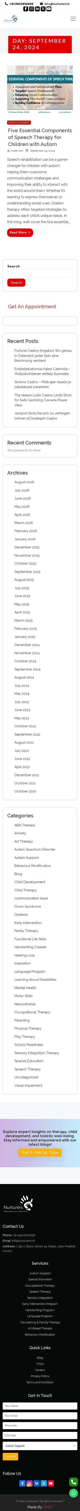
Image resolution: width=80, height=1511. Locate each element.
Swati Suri (17, 150)
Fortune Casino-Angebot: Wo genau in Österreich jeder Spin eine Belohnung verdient (43, 356)
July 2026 (21, 490)
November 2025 (26, 555)
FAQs (40, 1363)
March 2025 (23, 621)
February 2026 (25, 531)
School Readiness (28, 1045)
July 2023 (21, 702)
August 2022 (24, 742)
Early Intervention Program (40, 1303)
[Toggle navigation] (73, 18)
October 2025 (25, 563)
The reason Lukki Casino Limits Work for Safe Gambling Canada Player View (43, 400)
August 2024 (24, 677)
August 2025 (24, 580)
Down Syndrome (27, 907)
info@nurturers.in (57, 4)
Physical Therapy (27, 1028)
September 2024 (27, 669)
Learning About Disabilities (35, 980)
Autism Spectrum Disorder (34, 849)
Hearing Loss (24, 955)
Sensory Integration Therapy (36, 1053)
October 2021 (25, 783)
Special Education (28, 1061)
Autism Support (26, 858)
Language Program (29, 972)
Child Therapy (25, 890)
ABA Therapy (24, 825)
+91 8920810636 (24, 1235)
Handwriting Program (40, 1310)
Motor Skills (23, 996)
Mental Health (25, 988)
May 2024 (21, 694)
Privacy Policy (40, 1376)
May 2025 (21, 604)
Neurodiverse (25, 1004)
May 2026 (22, 507)
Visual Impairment (28, 1085)
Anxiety (20, 833)
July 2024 (21, 686)
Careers (40, 1370)
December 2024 (27, 645)
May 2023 (21, 718)
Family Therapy (26, 931)
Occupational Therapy (32, 1012)
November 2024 (27, 653)
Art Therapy (23, 841)
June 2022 (22, 759)
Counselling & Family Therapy (40, 1322)
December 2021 (26, 775)
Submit (10, 1456)
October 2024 (25, 661)
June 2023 (22, 710)
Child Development (29, 882)
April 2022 (22, 767)
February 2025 (25, 629)
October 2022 (25, 726)
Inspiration (22, 963)
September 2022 (27, 734)
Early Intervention (28, 923)
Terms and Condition (40, 1382)
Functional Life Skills (30, 939)
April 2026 (22, 515)
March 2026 (23, 523)
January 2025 (24, 637)
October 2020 (25, 791)
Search (13, 266)
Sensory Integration (40, 1297)
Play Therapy (24, 1037)
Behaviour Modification (32, 866)
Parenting (22, 1020)
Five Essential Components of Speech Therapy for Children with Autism (40, 137)
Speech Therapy (19, 122)
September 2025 (27, 572)
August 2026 (24, 482)
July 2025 (21, 588)
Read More (18, 232)
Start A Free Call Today (40, 1152)
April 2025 (22, 612)
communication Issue (31, 898)
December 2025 (26, 547)
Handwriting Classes (30, 947)
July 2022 (21, 751)
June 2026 (22, 498)
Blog (18, 874)
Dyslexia (21, 915)
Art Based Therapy (40, 1328)
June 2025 (22, 596)
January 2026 (25, 539)
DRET (48, 1507)
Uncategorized (26, 1077)
